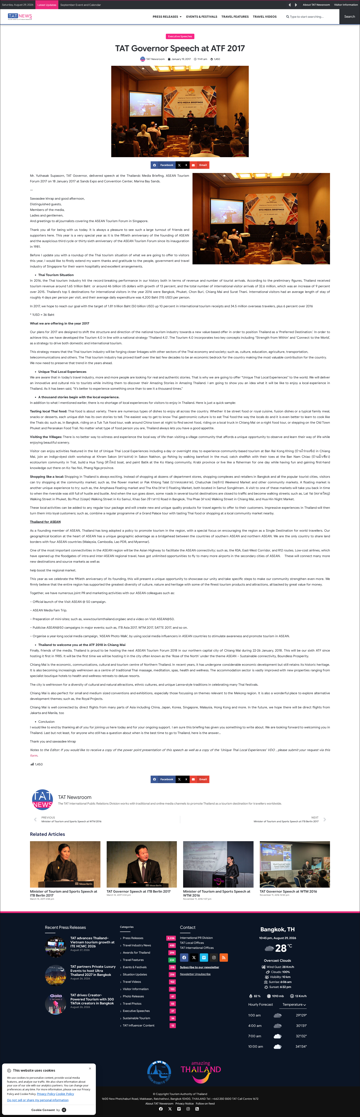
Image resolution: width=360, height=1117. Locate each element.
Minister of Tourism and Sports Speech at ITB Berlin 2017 (63, 893)
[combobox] (310, 16)
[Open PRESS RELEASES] (180, 17)
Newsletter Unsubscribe (195, 974)
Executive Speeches (180, 36)
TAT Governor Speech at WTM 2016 (288, 891)
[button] (289, 5)
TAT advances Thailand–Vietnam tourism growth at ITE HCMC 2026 (92, 942)
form (33, 756)
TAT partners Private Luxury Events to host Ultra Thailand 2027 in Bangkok (107, 5)
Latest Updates (47, 4)
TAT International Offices (197, 948)
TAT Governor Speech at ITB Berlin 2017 (138, 891)
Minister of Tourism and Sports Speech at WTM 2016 (216, 893)
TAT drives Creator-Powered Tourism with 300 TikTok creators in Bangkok (92, 999)
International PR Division (196, 938)
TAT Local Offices (192, 943)
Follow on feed (205, 1103)
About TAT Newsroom (159, 1103)
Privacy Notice (184, 1103)
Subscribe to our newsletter (199, 967)
